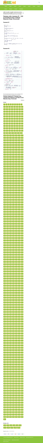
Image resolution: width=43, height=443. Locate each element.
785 (7, 366)
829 (13, 381)
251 (22, 183)
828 (10, 381)
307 (22, 202)
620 (16, 309)
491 (7, 266)
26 (4, 111)
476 (4, 261)
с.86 (20, 425)
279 (22, 192)
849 (10, 388)
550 (16, 285)
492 (10, 266)
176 (7, 159)
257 (19, 185)
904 (7, 407)
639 (10, 316)
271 (19, 190)
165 (16, 154)
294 (4, 199)
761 (19, 357)
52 (9, 118)
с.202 (15, 427)
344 (7, 216)
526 (7, 278)
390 (19, 230)
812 (4, 376)
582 (7, 297)
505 (7, 271)
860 (22, 390)
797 (22, 369)
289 (10, 197)
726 (19, 345)
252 (4, 185)
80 (19, 125)
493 (13, 266)
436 (10, 247)
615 (22, 307)
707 (4, 340)
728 (4, 347)
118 (22, 137)
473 (16, 259)
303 (10, 202)
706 (22, 338)
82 (4, 128)
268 (10, 190)
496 (22, 266)
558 (19, 288)
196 (4, 166)
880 (19, 397)
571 (16, 292)
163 (10, 154)
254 (10, 185)
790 (22, 366)
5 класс (24, 6)
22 (14, 109)
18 (4, 109)
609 (4, 307)
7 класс (34, 6)
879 (16, 397)
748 (22, 352)
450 (10, 252)
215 (19, 171)
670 (19, 326)
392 (4, 233)
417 (16, 240)
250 (19, 183)
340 (16, 214)
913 (13, 409)
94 (14, 130)
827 (7, 381)
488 (19, 264)
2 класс (10, 6)
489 (22, 264)
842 (10, 385)
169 (7, 156)
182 (4, 161)
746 (16, 352)
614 (19, 307)
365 (7, 223)
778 (7, 364)
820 (7, 378)
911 (7, 409)
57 (22, 118)
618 (10, 309)
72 (19, 123)
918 (7, 412)
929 (19, 414)
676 (16, 328)
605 (13, 304)
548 (10, 285)
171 (13, 156)
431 (16, 245)
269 (13, 190)
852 (19, 388)
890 (7, 402)
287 (4, 197)
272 (22, 190)
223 (22, 173)
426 (22, 242)
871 (13, 395)
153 (22, 149)
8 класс (38, 6)
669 (16, 326)
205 (10, 168)
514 (13, 273)
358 (7, 221)
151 (16, 149)
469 (4, 259)
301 (4, 202)
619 (13, 309)
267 (7, 190)
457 (10, 254)
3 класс (15, 6)
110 (19, 135)
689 (13, 333)
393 (7, 233)
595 (4, 302)
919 (10, 412)
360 (13, 221)
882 (4, 400)
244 (22, 180)
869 (7, 395)
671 (22, 326)
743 (7, 352)
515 (16, 273)
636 (22, 314)
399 (4, 235)
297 (13, 199)
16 (19, 106)
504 (4, 271)
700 (4, 338)
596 (7, 302)
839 (22, 383)
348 (19, 216)
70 (14, 123)
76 (9, 125)
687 (7, 333)
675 (13, 328)
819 (4, 378)
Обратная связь (16, 437)
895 (22, 402)
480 (16, 261)
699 (22, 335)
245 (4, 183)
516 (19, 273)
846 (22, 385)
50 (4, 118)
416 (13, 240)
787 (13, 366)
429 (10, 245)
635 (19, 314)
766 (13, 359)
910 (4, 409)
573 (22, 292)
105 (4, 135)
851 (16, 388)
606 (16, 304)
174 (22, 156)
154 (4, 152)
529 (16, 278)
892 (13, 402)
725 (16, 345)
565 (19, 290)
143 (13, 147)
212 (10, 171)
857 (13, 390)
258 (22, 185)
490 (4, 266)
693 (4, 335)
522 (16, 276)
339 (13, 214)
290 (13, 197)
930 (22, 414)
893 (16, 402)
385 (4, 230)
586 (19, 297)
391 (22, 230)
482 (22, 261)
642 (19, 316)
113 (7, 137)
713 (22, 340)
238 (4, 180)
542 (13, 283)
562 (10, 290)
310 (10, 204)
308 (4, 204)
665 (4, 326)
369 (19, 223)
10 (4, 106)
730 (10, 347)
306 (19, 202)
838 (19, 383)
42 (4, 116)
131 (19, 142)
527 (10, 278)
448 (4, 252)
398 (22, 233)
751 (10, 354)
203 (4, 168)
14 (14, 106)
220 (13, 173)
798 (4, 371)
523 (19, 276)
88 (19, 128)
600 (19, 302)
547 (7, 285)
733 (19, 347)
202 (22, 166)
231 (4, 178)
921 (16, 412)
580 (22, 295)
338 (10, 214)
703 (13, 338)
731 (13, 347)
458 (13, 254)
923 (22, 412)
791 (4, 369)
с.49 (11, 425)
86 (14, 128)
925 (7, 414)
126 (4, 142)
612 (13, 307)
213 (13, 171)
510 (22, 271)
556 (13, 288)
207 (16, 168)
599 (16, 302)
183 (7, 161)
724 (13, 345)
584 (13, 297)
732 (16, 347)
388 (13, 230)
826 (4, 381)
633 (13, 314)
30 (14, 111)
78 (14, 125)
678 (22, 328)
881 (22, 397)
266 (4, 190)
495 (19, 266)
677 (19, 328)
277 (16, 192)
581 (4, 297)
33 (22, 111)
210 (4, 171)
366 (10, 223)
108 (13, 135)
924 (4, 414)
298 (16, 199)
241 (13, 180)
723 (10, 345)
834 (7, 383)
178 (13, 159)
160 (22, 152)
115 (13, 137)
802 (16, 371)
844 (16, 385)
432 (19, 245)
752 (13, 354)
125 (22, 140)
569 (10, 292)
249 (16, 183)
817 (19, 376)
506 (10, 271)
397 (19, 233)
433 (22, 245)
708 (7, 340)
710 (13, 340)
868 (4, 395)
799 (7, 371)
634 (16, 314)
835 (10, 383)
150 (13, 149)
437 (13, 247)
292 (19, 197)
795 (16, 369)
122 (13, 140)
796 (19, 369)
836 (13, 383)
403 (16, 235)
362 (19, 221)
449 (7, 252)
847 (4, 388)
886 (16, 400)
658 (4, 323)
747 (19, 352)
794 (13, 369)
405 (22, 235)
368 (16, 223)
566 (22, 290)
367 (13, 223)
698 (19, 335)
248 (13, 183)
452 (16, 252)
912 (10, 409)
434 (4, 247)
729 (7, 347)
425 (19, 242)
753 (16, 354)
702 (10, 338)
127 (7, 142)
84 (9, 128)
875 (4, 397)
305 (16, 202)
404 (19, 235)
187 (19, 161)
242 (16, 180)
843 (13, 385)
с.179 (12, 427)
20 (9, 109)
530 (19, 278)
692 (22, 333)
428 (7, 245)
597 (10, 302)
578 (16, 295)
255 (13, 185)
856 (10, 390)
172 (16, 156)
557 (16, 288)
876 (7, 397)
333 (16, 211)
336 (4, 214)
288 (7, 197)
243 (19, 180)
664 (22, 323)
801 (13, 371)
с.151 (5, 427)
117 (19, 137)
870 (10, 395)
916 (22, 409)
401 (10, 235)
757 (7, 357)
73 (22, 123)
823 (16, 378)
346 (13, 216)
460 (19, 254)
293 (22, 197)
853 (22, 388)
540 (7, 283)
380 (10, 228)
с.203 (19, 427)
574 (4, 295)
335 (22, 211)
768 (19, 359)
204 (7, 168)
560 (4, 290)
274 (7, 192)
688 (10, 333)
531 (22, 278)
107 (10, 135)
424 (16, 242)
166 (19, 154)
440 (22, 247)
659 (7, 323)
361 (16, 221)
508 (16, 271)
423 (13, 242)
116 (16, 137)
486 (13, 264)
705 (19, 338)
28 (9, 111)
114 (10, 137)
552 (22, 285)
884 (10, 400)
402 (13, 235)
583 (10, 297)
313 (19, 204)
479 (13, 261)
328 (22, 209)
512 (7, 273)
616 (4, 309)
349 (22, 216)
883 (7, 400)
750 (7, 354)
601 (22, 302)
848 (7, 388)
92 (9, 130)
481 (19, 261)
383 (19, 228)
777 (4, 364)
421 (7, 242)
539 (4, 283)
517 (22, 273)
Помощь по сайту (22, 437)
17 (22, 106)
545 (22, 283)
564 (16, 290)
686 (4, 333)
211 (7, 171)
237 (22, 178)
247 (10, 183)
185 (13, 161)
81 (22, 125)
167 (22, 154)
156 (10, 152)
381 (13, 228)
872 (16, 395)
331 (10, 211)
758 (10, 357)
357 (4, 221)
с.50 (14, 425)
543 (16, 283)
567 (4, 292)
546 (4, 285)
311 (13, 204)
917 (4, 412)
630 (4, 314)
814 (10, 376)
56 (19, 118)
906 (13, 407)
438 (16, 247)
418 (19, 240)
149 (10, 149)
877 (10, 397)
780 (13, 364)
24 (19, 109)
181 (22, 159)
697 (16, 335)
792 (7, 369)
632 (10, 314)
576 (10, 295)
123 (16, 140)
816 (16, 376)
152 (19, 149)
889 (4, 402)
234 (13, 178)
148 (7, 149)
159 (19, 152)
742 (4, 352)
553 (4, 288)
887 (19, 400)
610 (7, 307)
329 (4, 211)
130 (16, 142)
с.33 (4, 425)
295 (7, 199)
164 (13, 154)
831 (19, 381)
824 (19, 378)
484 (7, 264)
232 (7, 178)
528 (13, 278)
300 (22, 199)
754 (19, 354)
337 (7, 214)
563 (13, 290)
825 (22, 378)
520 (10, 276)
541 (10, 283)
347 (16, 216)
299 (19, 199)
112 (4, 137)
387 (10, 230)
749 (4, 354)
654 (13, 321)
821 (10, 378)
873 (19, 395)
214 (16, 171)
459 (16, 254)
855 (7, 390)
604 (10, 304)
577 (13, 295)
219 (10, 173)
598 (13, 302)
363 (22, 221)
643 (22, 316)
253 (7, 185)
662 (16, 323)
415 (10, 240)
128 (10, 142)
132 (22, 142)
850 (13, 388)
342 (22, 214)
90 (4, 130)
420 (4, 242)
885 (13, 400)
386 (7, 230)
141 (7, 147)
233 (10, 178)
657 (22, 321)
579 (19, 295)
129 (13, 142)
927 (13, 414)
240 (10, 180)
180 (19, 159)
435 (7, 247)
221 (16, 173)
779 (10, 364)
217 (4, 173)
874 (22, 395)
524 (22, 276)
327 (19, 209)
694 (7, 335)
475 (22, 259)
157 (13, 152)
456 (7, 254)
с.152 (8, 427)
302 (7, 202)
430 (13, 245)
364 (4, 223)
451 (13, 252)
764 (7, 359)
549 (13, 285)
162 (7, 154)
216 (22, 171)
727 (22, 345)
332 (13, 211)
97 (22, 130)
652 (7, 321)
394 (10, 233)
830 (16, 381)
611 (10, 307)
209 (22, 168)
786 (10, 366)
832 (22, 381)
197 (7, 166)
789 (19, 366)
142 (10, 147)
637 (4, 316)
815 (13, 376)
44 (9, 116)
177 (10, 159)
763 (4, 359)
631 (7, 314)
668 (13, 326)
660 (10, 323)
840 (4, 385)
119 (4, 140)
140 (4, 147)
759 (13, 357)
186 (16, 161)
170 (10, 156)
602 (4, 304)
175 (4, 159)
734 (22, 347)
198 (10, 166)
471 (10, 259)
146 (22, 147)
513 (10, 273)
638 (7, 316)
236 (19, 178)
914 (16, 409)
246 (7, 183)
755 (22, 354)
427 (4, 245)
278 (19, 192)
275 (10, 192)
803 (19, 371)
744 (10, 352)
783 (22, 364)
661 (13, 323)
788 (16, 366)
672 (4, 328)
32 (19, 111)
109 (16, 135)
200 (16, 166)
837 (16, 383)
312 (16, 204)
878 (13, 397)
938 (4, 419)
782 (19, 364)
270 (16, 190)
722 (7, 345)
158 (16, 152)
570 (13, 292)
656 (19, 321)
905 (10, 407)
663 (19, 323)
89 (22, 128)
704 (16, 338)
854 (4, 390)
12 (9, 106)
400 (7, 235)
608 (22, 304)
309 (7, 204)
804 (22, 371)
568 (7, 292)
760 (16, 357)
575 (7, 295)
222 (19, 173)
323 (7, 209)
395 (13, 233)
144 (16, 147)
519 (7, 276)
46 (14, 116)
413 (4, 240)
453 (19, 252)
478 (10, 261)
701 (7, 338)
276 (13, 192)
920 (13, 412)
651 (4, 321)
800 (10, 371)
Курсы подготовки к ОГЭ (29, 437)
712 (19, 340)
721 (4, 345)
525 (4, 278)
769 (22, 359)
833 (4, 383)
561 (7, 290)
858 (16, 390)
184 (10, 161)
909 (22, 407)
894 (19, 402)
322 (4, 209)
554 (7, 288)
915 (19, 409)
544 (19, 283)
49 (22, 116)
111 (22, 135)
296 (10, 199)
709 (10, 340)
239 (7, 180)
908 (19, 407)
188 (22, 161)
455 (4, 254)
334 (19, 211)
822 (13, 378)
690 (16, 333)
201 (19, 166)
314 (22, 204)
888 (22, 400)
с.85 (17, 425)
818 (22, 376)
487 (16, 264)
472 (13, 259)
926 (10, 414)
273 (4, 192)
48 (19, 116)
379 (7, 228)
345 (10, 216)
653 (10, 321)
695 (10, 335)
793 (10, 369)
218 (7, 173)
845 (19, 385)
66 (4, 123)
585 (16, 297)
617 (7, 309)
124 (19, 140)
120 (7, 140)
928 (16, 414)
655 (16, 321)
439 (19, 247)
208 (19, 168)
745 (13, 352)
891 (10, 402)
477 (7, 261)
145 (19, 147)
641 (16, 316)
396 (16, 233)
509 (19, 271)
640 (13, 316)
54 (14, 118)
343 (4, 216)
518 (4, 276)
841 (7, 385)
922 (19, 412)
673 (7, 328)
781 (16, 364)
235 (16, 178)
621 (19, 309)
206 (13, 168)
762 (22, 357)
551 (19, 285)
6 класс (29, 6)
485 (10, 264)
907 (16, 407)
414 (7, 240)
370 (22, 223)
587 (22, 297)
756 (4, 357)
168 (4, 156)
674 (10, 328)
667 (10, 326)
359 (10, 221)
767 (16, 359)
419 (22, 240)
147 (4, 149)
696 (13, 335)
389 (16, 230)
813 (7, 376)
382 (16, 228)
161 (4, 154)
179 (16, 159)
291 (16, 197)
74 (4, 125)
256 (16, 185)
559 (22, 288)
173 (19, 156)
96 (19, 130)
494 (16, 266)
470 (7, 259)
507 (13, 271)
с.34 (7, 425)
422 (10, 242)
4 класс (20, 6)
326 (16, 209)
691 (19, 333)
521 (13, 276)
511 (4, 273)
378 (4, 228)
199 (13, 166)
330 (7, 211)
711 (16, 340)
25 (22, 109)
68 (9, 123)
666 (7, 326)
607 (19, 304)
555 (10, 288)
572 (19, 292)
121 (10, 140)
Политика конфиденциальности (8, 437)
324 (10, 209)
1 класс (5, 6)
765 (10, 359)
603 (7, 304)
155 (7, 152)
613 (16, 307)
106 (7, 135)
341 (19, 214)
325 (13, 209)
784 (4, 366)
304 (13, 202)
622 (22, 309)
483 (4, 264)
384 (22, 228)
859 (19, 390)
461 (22, 254)
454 (22, 252)
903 (4, 407)
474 (19, 259)
